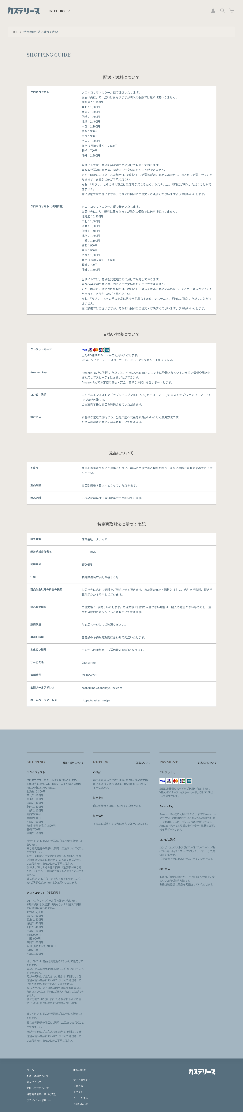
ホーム (30, 1070)
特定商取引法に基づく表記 (41, 1094)
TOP (15, 32)
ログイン (78, 1092)
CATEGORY (56, 11)
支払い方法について (38, 1088)
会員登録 (78, 1085)
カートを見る (80, 1098)
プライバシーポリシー (39, 1100)
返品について (34, 1082)
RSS (75, 1070)
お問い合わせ (80, 1104)
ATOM (82, 1070)
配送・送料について (38, 1076)
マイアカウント (82, 1079)
